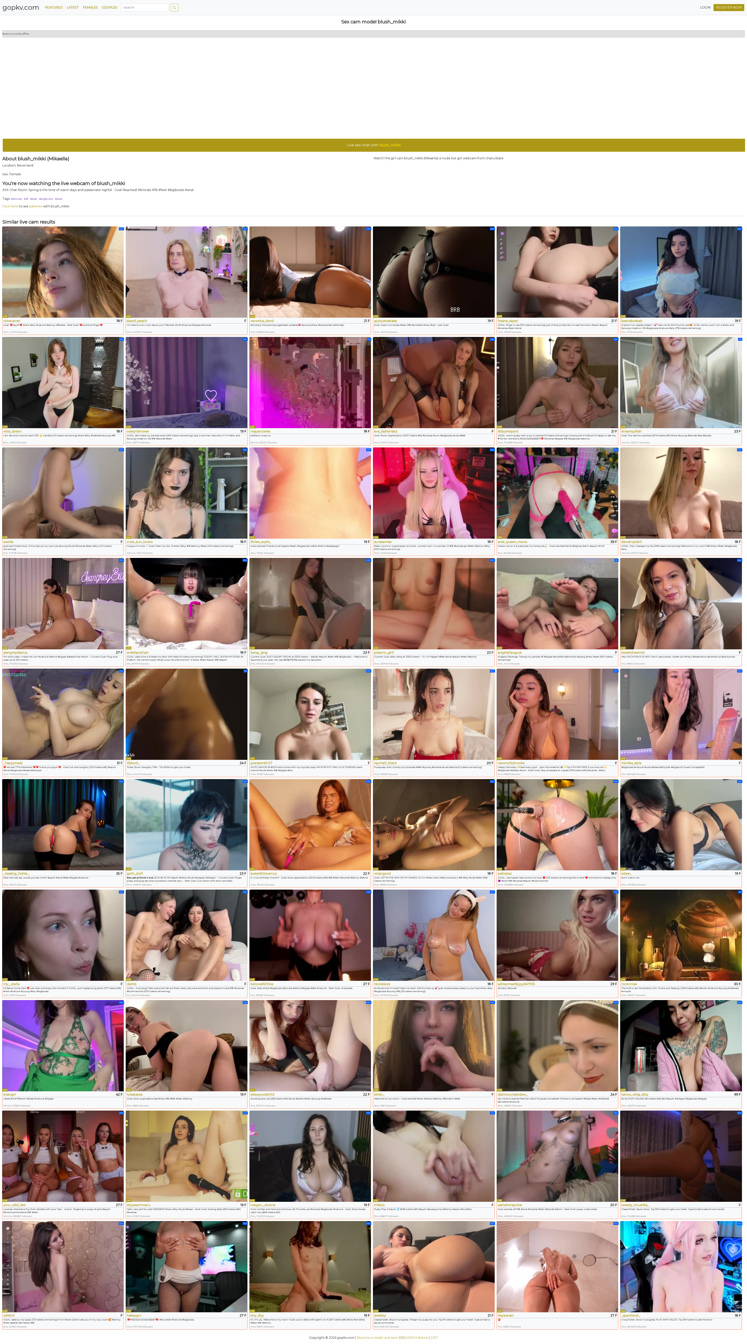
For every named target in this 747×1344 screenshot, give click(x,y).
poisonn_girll (384, 652)
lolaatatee (135, 1094)
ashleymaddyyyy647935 (516, 984)
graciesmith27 (261, 763)
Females (90, 7)
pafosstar (505, 873)
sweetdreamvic (633, 652)
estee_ (626, 873)
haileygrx (134, 1315)
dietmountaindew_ (513, 1094)
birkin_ (379, 1094)
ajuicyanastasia (385, 321)
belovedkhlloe (262, 984)
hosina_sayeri (508, 321)
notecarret (11, 321)
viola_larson (12, 431)
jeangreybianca (15, 652)
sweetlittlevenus (264, 873)
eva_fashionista (385, 431)
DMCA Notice (417, 1338)
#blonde (16, 198)
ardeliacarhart (138, 652)
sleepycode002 (263, 1094)
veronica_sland (262, 321)
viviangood (382, 873)
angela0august (510, 652)
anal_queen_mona (512, 542)
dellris (131, 984)
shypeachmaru (138, 1205)
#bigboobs (46, 198)
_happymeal (13, 763)
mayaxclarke (260, 431)
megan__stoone (263, 1205)
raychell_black (385, 763)
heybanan (506, 1315)
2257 (434, 1338)
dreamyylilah (631, 431)
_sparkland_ (630, 1315)
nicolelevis (382, 984)
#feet (33, 198)
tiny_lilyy (257, 1315)
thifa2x (379, 1205)
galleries (35, 206)
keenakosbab (631, 321)
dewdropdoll (631, 542)
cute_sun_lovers (140, 542)
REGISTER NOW (729, 7)
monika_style (631, 763)
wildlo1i (8, 1315)
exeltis (8, 542)
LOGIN (705, 7)
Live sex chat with (374, 145)
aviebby (380, 1315)
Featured (54, 7)
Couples (109, 7)
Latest (73, 7)
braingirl (9, 1094)
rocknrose (629, 984)
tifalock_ (133, 763)
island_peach (137, 321)
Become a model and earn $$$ (381, 1338)
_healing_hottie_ (16, 873)
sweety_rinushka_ (635, 1205)
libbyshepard (508, 431)
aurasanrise (383, 542)
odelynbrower (138, 431)
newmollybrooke (511, 763)
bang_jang (259, 652)
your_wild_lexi (14, 1205)
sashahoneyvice (510, 1205)
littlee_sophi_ (261, 542)
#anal (58, 198)
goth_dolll (135, 873)
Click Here (10, 206)
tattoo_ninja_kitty (634, 1094)
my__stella (11, 984)
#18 (26, 198)
